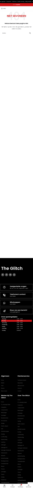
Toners (2, 474)
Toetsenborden (4, 463)
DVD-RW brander (5, 431)
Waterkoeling (4, 439)
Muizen (2, 466)
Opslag (2, 423)
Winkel (2, 383)
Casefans (3, 442)
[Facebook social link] (2, 274)
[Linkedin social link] (10, 274)
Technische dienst (22, 380)
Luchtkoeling (4, 436)
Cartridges (3, 471)
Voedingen (3, 415)
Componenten (4, 410)
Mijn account (4, 391)
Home (2, 380)
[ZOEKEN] (30, 33)
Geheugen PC (4, 447)
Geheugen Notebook (6, 450)
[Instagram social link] (6, 274)
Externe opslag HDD (22, 483)
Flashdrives (3, 479)
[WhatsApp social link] (14, 274)
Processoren (4, 420)
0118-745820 (13, 296)
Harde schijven (4, 426)
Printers (3, 469)
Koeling (3, 434)
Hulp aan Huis (21, 385)
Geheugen (3, 445)
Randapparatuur (5, 461)
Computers (3, 407)
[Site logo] (16, 4)
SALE (2, 385)
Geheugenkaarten (5, 482)
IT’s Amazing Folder (5, 404)
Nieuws (2, 388)
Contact (19, 391)
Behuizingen (4, 412)
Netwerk (3, 455)
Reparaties (20, 383)
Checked (20, 388)
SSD (2, 428)
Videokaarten (4, 453)
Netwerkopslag (4, 458)
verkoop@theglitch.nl (15, 312)
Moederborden (4, 418)
